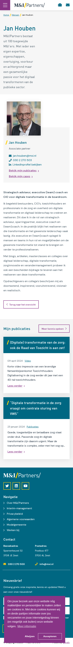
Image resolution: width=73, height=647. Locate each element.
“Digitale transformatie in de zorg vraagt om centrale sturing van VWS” (35, 408)
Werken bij (13, 530)
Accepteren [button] (50, 636)
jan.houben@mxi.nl (24, 155)
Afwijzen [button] (30, 636)
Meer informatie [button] (26, 626)
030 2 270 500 (16, 564)
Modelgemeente (16, 524)
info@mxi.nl (46, 564)
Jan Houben (18, 142)
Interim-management (19, 508)
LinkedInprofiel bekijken (27, 164)
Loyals (66, 642)
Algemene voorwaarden (21, 519)
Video (28, 360)
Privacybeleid (15, 514)
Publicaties (33, 426)
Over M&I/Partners (18, 503)
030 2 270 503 (22, 160)
